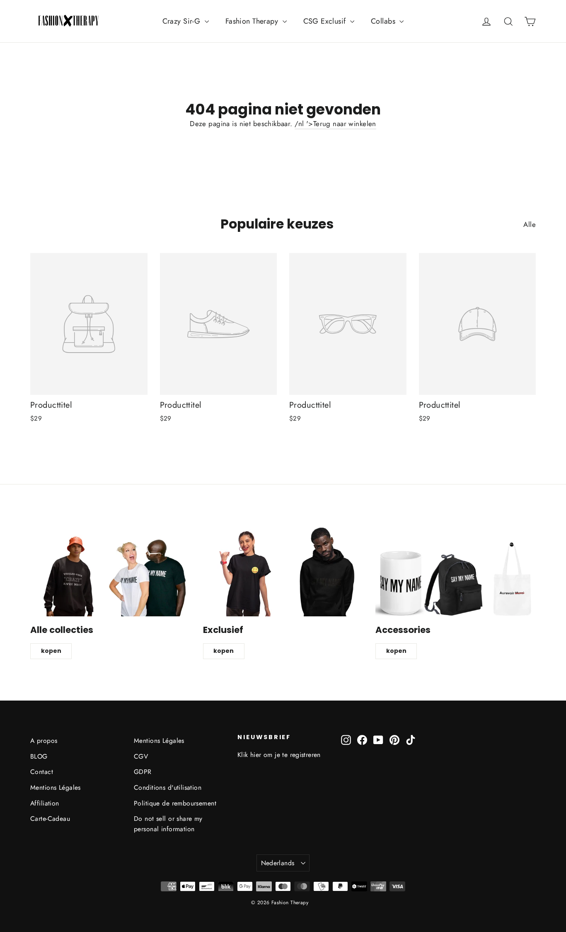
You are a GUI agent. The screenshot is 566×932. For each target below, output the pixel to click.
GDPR (143, 771)
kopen (51, 651)
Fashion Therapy (253, 21)
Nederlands (278, 863)
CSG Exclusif (325, 21)
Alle (529, 224)
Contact (41, 771)
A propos (43, 740)
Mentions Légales (55, 787)
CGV (141, 756)
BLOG (39, 756)
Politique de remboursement (175, 803)
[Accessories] (455, 571)
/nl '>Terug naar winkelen (335, 124)
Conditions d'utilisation (167, 787)
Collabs (384, 21)
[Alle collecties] (110, 571)
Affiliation (44, 803)
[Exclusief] (283, 571)
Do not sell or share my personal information (168, 824)
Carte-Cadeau (50, 818)
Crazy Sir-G (182, 21)
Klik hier (249, 754)
